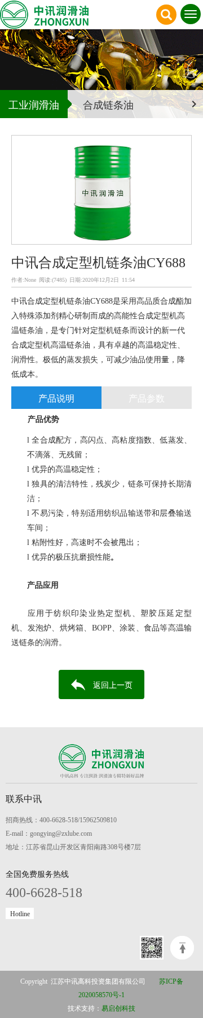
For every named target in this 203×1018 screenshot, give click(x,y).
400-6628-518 (44, 891)
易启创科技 (118, 1008)
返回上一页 (113, 684)
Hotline (20, 913)
